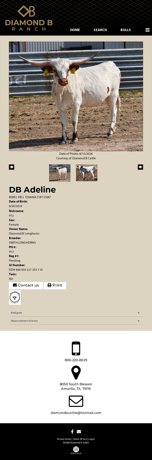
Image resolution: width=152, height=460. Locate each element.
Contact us (28, 286)
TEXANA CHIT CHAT (38, 197)
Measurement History (24, 320)
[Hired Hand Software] (76, 452)
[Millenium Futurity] (16, 297)
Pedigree (16, 312)
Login (92, 438)
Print (56, 286)
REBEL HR (15, 197)
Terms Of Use (80, 438)
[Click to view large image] (76, 96)
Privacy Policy (64, 438)
